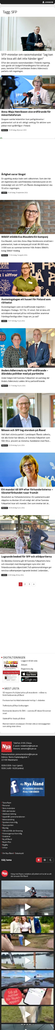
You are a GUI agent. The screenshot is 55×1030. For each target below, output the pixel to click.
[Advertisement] (27, 621)
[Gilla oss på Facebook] (27, 787)
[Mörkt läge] (51, 860)
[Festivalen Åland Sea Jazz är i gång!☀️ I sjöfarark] (27, 907)
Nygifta (5, 844)
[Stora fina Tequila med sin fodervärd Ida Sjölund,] (27, 1014)
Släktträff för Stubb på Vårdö (14, 718)
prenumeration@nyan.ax (27, 754)
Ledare (4, 193)
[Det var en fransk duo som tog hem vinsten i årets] (27, 960)
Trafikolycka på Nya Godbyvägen (16, 705)
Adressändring (8, 819)
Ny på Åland (7, 839)
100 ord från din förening (12, 830)
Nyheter (4, 130)
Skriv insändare (8, 808)
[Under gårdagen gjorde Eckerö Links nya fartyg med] (27, 978)
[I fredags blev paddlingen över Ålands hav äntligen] (27, 889)
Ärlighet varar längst (13, 174)
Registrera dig (27, 668)
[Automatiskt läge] (39, 860)
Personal (6, 805)
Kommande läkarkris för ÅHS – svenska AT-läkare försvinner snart (27, 712)
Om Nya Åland (8, 853)
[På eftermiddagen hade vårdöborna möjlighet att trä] (27, 924)
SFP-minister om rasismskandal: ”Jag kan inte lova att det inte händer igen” (27, 56)
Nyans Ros (6, 842)
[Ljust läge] (45, 860)
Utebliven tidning (9, 813)
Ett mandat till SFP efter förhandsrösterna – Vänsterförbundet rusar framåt (27, 491)
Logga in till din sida (29, 660)
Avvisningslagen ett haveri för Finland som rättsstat (26, 301)
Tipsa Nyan (6, 802)
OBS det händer (8, 811)
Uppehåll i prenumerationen (13, 816)
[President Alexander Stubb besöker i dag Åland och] (27, 942)
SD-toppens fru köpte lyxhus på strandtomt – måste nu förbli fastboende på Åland (25, 693)
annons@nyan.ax (28, 748)
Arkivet (24, 664)
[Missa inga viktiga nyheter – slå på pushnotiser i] (27, 996)
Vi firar (4, 847)
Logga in (49, 2)
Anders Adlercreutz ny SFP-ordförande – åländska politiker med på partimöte (24, 372)
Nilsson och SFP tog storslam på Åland (23, 430)
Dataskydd (19, 853)
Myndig (5, 827)
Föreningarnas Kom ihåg (12, 833)
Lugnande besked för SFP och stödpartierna (26, 556)
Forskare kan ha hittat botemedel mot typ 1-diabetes (24, 700)
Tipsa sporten (7, 825)
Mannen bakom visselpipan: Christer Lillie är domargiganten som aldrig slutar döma (26, 725)
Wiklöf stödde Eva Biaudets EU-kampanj (24, 237)
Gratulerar (6, 836)
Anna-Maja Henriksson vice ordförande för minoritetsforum (26, 113)
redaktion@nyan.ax (29, 745)
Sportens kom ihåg (9, 822)
